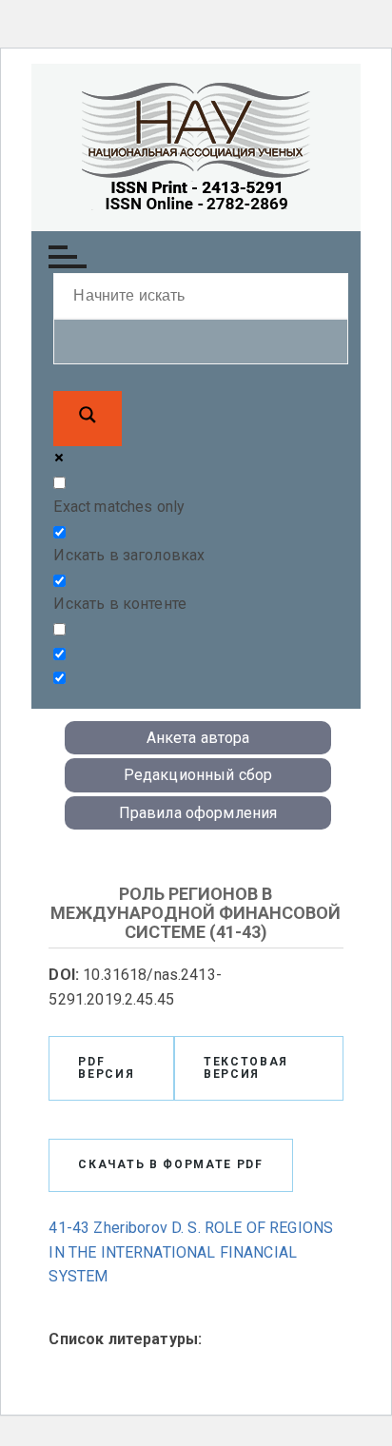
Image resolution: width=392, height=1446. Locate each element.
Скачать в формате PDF (170, 1164)
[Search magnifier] (87, 418)
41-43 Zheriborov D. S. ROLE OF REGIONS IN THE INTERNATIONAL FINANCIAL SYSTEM (191, 1252)
